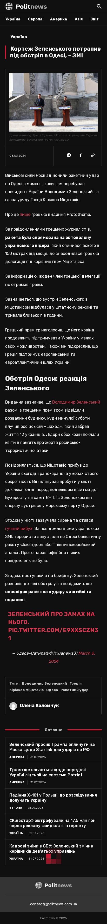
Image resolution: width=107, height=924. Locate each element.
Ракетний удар (75, 690)
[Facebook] (80, 155)
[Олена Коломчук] (13, 706)
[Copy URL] (92, 155)
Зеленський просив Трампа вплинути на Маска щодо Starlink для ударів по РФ (52, 747)
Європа (15, 807)
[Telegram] (68, 155)
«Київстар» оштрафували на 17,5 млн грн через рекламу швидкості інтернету (52, 823)
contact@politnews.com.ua (53, 904)
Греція (76, 683)
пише (25, 214)
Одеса (52, 690)
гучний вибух (18, 528)
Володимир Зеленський (76, 402)
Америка (16, 757)
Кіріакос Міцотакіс (26, 690)
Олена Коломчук (39, 705)
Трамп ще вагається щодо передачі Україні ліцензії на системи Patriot (47, 772)
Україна (18, 36)
